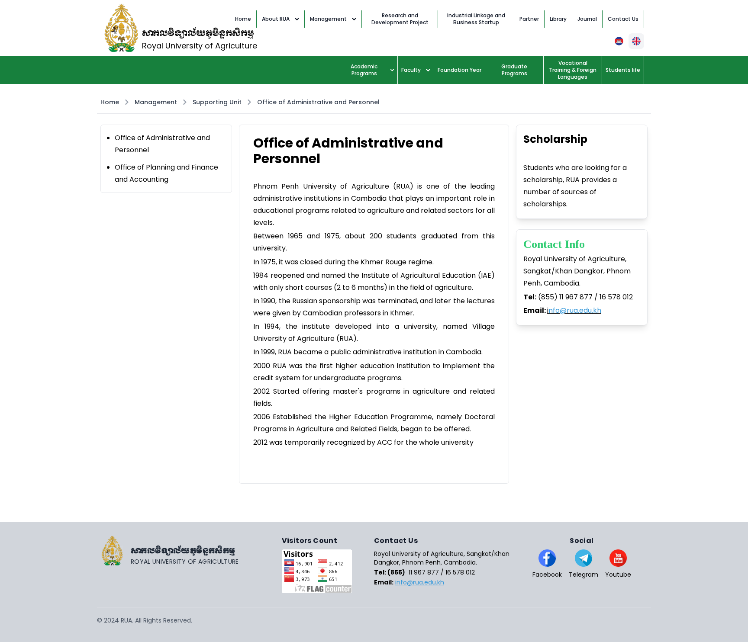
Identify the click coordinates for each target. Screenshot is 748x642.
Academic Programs (364, 70)
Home (109, 102)
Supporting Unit (217, 102)
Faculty (411, 70)
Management (328, 18)
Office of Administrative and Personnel (318, 102)
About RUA (276, 18)
